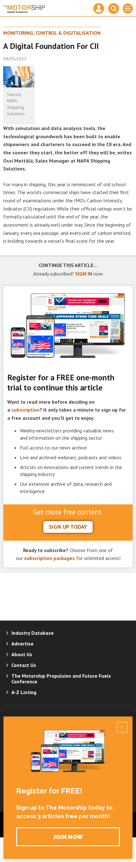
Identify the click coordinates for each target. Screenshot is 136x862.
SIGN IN (83, 273)
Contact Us (23, 665)
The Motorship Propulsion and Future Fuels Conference (61, 679)
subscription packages (49, 558)
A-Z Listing (23, 692)
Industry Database (32, 633)
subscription (25, 410)
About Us (21, 654)
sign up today (68, 526)
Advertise (22, 643)
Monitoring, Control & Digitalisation (52, 33)
